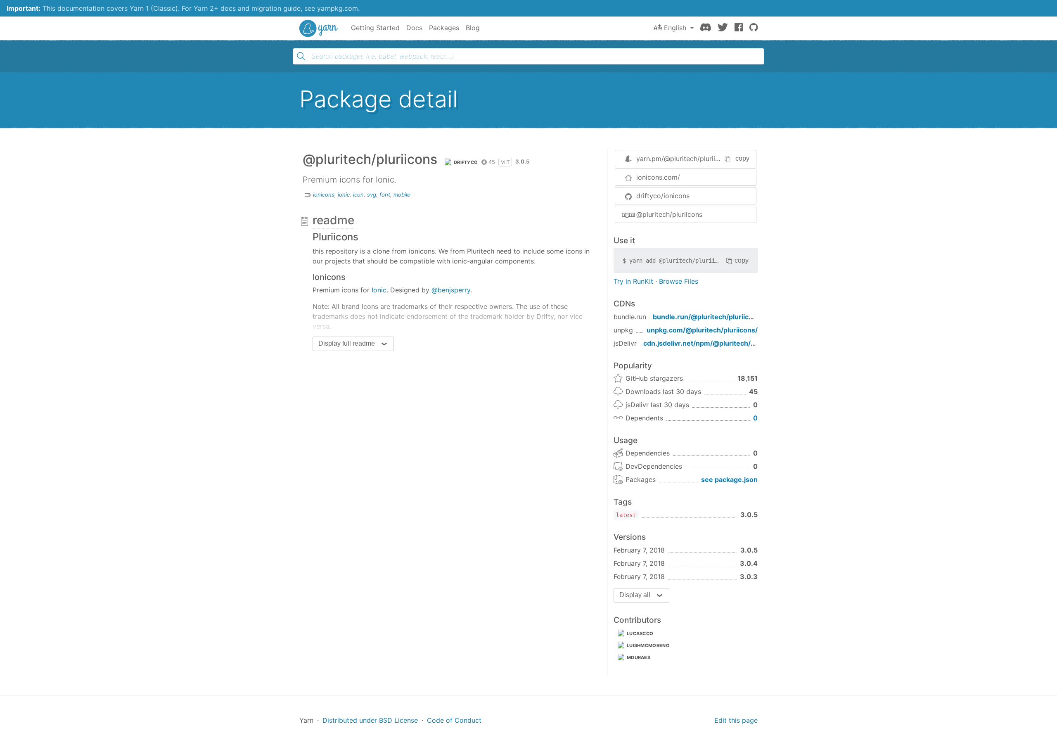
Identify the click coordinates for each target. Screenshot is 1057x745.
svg (371, 194)
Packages (444, 28)
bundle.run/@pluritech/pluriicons (707, 317)
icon (358, 194)
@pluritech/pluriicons (669, 214)
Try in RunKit (633, 281)
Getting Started (375, 28)
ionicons (323, 194)
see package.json (729, 479)
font (384, 194)
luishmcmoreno (648, 645)
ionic (344, 194)
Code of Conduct (454, 720)
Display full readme (346, 343)
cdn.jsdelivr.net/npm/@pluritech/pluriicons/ (714, 343)
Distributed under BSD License (370, 720)
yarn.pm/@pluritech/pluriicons (683, 158)
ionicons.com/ (658, 177)
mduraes (638, 657)
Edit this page (736, 720)
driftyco (466, 162)
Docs (414, 28)
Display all (634, 594)
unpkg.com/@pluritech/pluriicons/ (702, 330)
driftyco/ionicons (663, 196)
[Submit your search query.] (301, 56)
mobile (401, 194)
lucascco (640, 633)
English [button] (675, 28)
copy (742, 158)
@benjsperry (450, 290)
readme (333, 220)
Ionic (379, 290)
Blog (473, 28)
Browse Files (678, 281)
